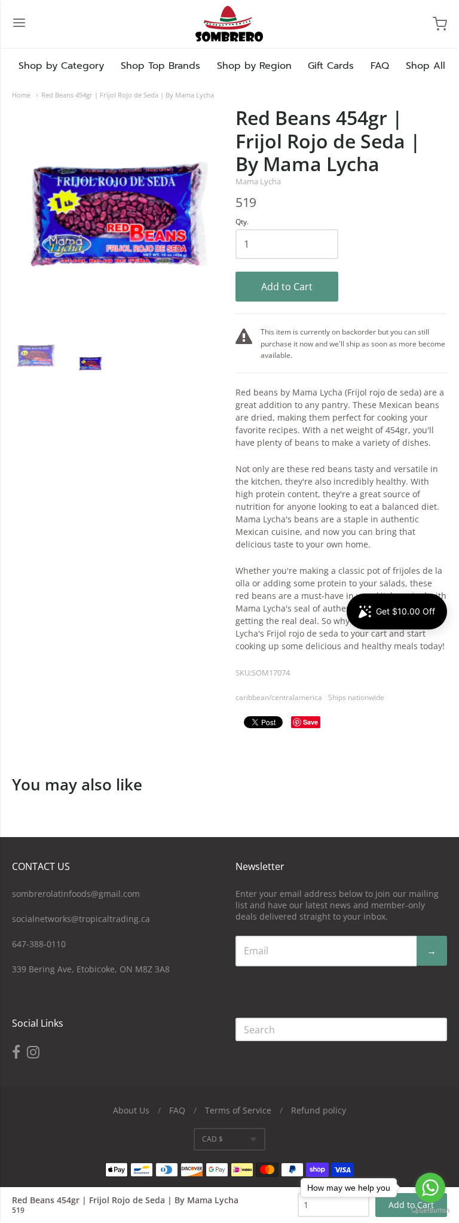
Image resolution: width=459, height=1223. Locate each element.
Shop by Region (254, 66)
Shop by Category (61, 66)
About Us (131, 1110)
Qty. (242, 222)
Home (21, 94)
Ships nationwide (356, 697)
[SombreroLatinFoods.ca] (229, 24)
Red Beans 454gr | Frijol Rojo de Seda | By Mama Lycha (127, 94)
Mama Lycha (258, 181)
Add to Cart (287, 286)
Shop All (425, 66)
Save (310, 721)
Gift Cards (331, 66)
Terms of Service (238, 1110)
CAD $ (212, 1139)
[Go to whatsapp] (430, 1188)
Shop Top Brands (160, 66)
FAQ (380, 66)
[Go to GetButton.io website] (430, 1211)
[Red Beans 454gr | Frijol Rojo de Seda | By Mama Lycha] (36, 355)
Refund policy (318, 1110)
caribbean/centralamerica (278, 697)
